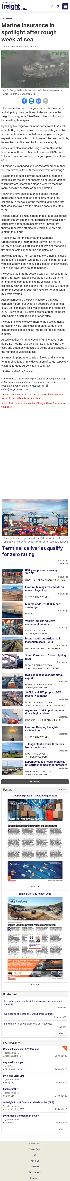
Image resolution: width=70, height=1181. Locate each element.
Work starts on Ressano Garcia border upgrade (29, 1014)
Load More (35, 782)
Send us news (35, 1172)
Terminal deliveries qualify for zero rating (32, 551)
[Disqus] (35, 452)
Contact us (35, 1178)
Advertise (35, 1166)
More (61, 1033)
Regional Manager (13, 1062)
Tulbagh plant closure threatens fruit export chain (44, 746)
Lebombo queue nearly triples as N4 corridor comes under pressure (46, 763)
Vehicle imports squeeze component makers (40, 622)
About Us (35, 1161)
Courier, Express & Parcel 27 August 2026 (35, 795)
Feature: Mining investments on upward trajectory (44, 589)
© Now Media (35, 1143)
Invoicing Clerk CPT (13, 1075)
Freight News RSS (35, 1155)
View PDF (35, 886)
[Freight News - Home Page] (14, 6)
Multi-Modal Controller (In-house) (21, 1115)
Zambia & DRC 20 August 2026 (35, 893)
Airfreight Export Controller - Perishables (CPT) (28, 1102)
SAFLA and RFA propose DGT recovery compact (43, 694)
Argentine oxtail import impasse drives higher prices (44, 712)
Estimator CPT (11, 1089)
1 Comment (62, 564)
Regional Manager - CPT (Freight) (21, 1049)
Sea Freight (7, 18)
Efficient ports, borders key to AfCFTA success (28, 1023)
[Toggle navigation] (65, 6)
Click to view (61, 790)
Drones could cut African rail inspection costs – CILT (42, 640)
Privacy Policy (35, 1149)
